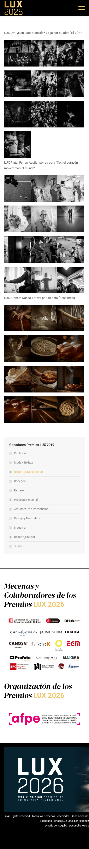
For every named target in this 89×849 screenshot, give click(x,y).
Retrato (19, 490)
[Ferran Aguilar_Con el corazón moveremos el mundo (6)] (17, 249)
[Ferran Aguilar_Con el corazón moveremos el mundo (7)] (70, 219)
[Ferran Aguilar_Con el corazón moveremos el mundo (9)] (17, 219)
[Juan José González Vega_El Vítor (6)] (17, 83)
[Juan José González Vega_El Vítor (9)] (17, 53)
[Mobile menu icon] (81, 8)
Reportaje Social (24, 537)
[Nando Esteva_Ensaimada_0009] (70, 318)
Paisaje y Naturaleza (27, 518)
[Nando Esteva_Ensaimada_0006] (70, 348)
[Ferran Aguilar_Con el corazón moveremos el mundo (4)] (70, 249)
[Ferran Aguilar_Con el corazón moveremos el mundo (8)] (44, 219)
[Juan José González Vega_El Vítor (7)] (70, 53)
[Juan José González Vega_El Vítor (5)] (44, 83)
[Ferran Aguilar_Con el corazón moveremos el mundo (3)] (17, 280)
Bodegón (20, 481)
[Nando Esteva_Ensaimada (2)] (70, 379)
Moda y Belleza (23, 462)
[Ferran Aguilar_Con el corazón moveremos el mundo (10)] (70, 188)
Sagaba (62, 825)
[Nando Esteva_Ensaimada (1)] (17, 409)
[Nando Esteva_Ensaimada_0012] (70, 409)
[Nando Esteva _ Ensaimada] (44, 409)
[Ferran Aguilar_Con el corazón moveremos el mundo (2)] (44, 280)
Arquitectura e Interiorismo (31, 509)
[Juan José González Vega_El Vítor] (17, 144)
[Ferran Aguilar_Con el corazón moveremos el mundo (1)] (70, 280)
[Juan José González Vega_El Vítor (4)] (70, 83)
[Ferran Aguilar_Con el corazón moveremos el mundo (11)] (44, 188)
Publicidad (21, 453)
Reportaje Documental (28, 471)
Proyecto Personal (26, 499)
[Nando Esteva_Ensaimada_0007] (44, 348)
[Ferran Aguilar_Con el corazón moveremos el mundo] (17, 188)
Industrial (20, 527)
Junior (18, 546)
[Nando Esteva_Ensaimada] (44, 379)
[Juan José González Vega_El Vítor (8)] (44, 53)
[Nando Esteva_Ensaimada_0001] (17, 379)
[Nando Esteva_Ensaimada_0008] (17, 348)
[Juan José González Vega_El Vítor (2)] (44, 114)
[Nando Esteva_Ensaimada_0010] (44, 318)
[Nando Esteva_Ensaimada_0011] (17, 318)
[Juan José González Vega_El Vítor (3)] (17, 114)
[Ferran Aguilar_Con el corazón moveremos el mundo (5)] (44, 249)
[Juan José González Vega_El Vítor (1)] (70, 114)
